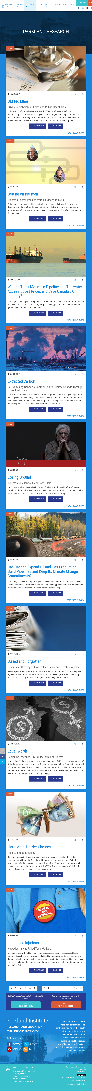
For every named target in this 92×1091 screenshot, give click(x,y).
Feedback (83, 1069)
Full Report (57, 125)
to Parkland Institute (66, 1004)
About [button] (20, 5)
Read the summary (75, 133)
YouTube (16, 1049)
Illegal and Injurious (23, 943)
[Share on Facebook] (2, 756)
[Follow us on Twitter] (83, 8)
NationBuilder (81, 1084)
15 (69, 988)
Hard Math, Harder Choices (29, 847)
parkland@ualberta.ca (25, 1081)
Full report (57, 409)
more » (81, 1050)
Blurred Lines (18, 101)
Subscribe (82, 2)
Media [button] (48, 5)
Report (10, 48)
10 (59, 988)
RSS (30, 1049)
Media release (39, 125)
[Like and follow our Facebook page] (78, 8)
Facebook (17, 1044)
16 (75, 988)
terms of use (81, 1080)
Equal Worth (17, 751)
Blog (40, 5)
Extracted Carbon (21, 381)
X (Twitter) (35, 1044)
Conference (69, 5)
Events (57, 5)
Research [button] (30, 5)
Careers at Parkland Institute (76, 1067)
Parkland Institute (8, 5)
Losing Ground (19, 477)
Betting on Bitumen (23, 194)
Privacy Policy (81, 1071)
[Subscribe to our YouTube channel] (87, 8)
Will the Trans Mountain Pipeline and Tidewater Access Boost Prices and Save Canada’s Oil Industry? (45, 291)
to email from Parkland (26, 1004)
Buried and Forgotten (24, 661)
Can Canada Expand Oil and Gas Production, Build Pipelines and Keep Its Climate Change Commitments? (43, 571)
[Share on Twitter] (2, 761)
